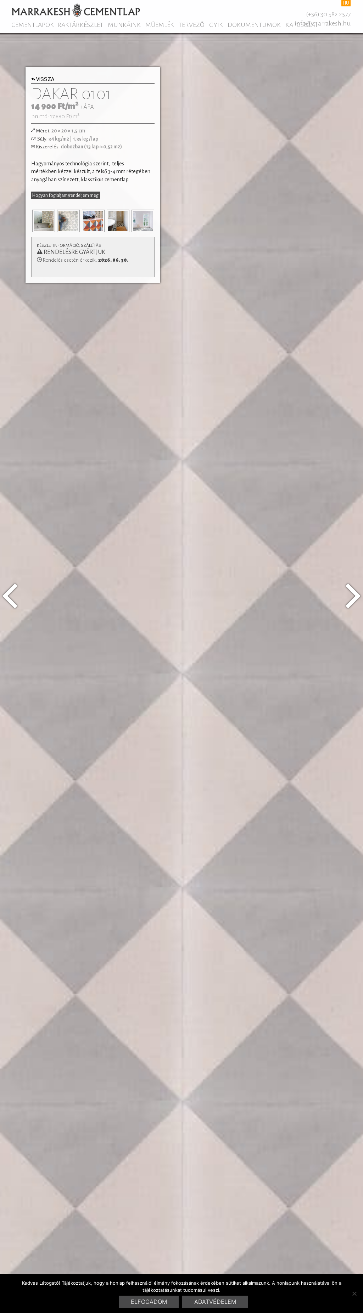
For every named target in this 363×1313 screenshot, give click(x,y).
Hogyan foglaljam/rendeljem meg (65, 195)
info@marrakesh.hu (323, 23)
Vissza (45, 80)
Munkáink (124, 24)
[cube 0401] (9, 596)
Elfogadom (149, 1301)
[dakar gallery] (43, 221)
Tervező (192, 24)
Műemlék (159, 24)
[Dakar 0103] (353, 596)
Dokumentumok (254, 24)
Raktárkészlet (80, 24)
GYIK (216, 24)
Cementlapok (32, 24)
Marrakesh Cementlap (75, 10)
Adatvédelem (215, 1301)
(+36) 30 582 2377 (328, 14)
